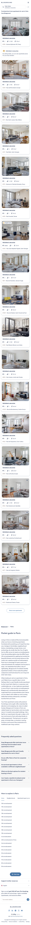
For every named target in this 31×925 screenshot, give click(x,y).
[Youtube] (22, 910)
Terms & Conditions (13, 921)
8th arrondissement (6, 863)
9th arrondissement (6, 866)
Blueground (4, 627)
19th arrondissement (6, 833)
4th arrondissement (6, 850)
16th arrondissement (6, 823)
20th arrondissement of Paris (8, 840)
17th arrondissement (6, 826)
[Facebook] (9, 910)
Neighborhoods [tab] (11, 798)
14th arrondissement (6, 817)
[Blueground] (15, 906)
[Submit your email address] (28, 899)
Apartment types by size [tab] (24, 798)
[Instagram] (15, 910)
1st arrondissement (6, 836)
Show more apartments (15, 610)
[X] (18, 910)
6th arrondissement (6, 856)
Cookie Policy (22, 921)
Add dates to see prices (9, 38)
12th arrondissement (6, 810)
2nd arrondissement (6, 843)
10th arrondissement (6, 803)
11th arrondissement (6, 807)
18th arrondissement (6, 830)
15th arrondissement (6, 820)
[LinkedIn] (12, 910)
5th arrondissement (6, 853)
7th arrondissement (6, 860)
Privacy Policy (4, 921)
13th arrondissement (6, 813)
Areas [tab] (2, 798)
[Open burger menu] (28, 2)
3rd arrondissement (6, 846)
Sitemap (28, 921)
